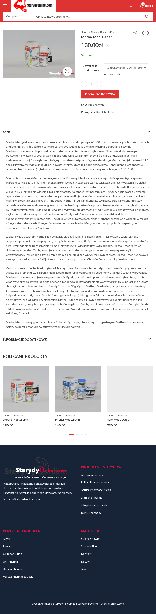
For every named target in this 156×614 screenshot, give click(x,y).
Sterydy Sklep (90, 546)
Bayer (6, 538)
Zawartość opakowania (91, 68)
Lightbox (67, 71)
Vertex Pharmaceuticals (18, 576)
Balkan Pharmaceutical (95, 482)
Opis (7, 131)
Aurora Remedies (92, 475)
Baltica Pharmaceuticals (96, 490)
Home (84, 31)
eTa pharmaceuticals (94, 505)
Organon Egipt (12, 553)
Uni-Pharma (10, 561)
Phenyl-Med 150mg (67, 419)
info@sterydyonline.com (24, 499)
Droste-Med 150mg (15, 419)
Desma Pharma (12, 569)
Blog (84, 569)
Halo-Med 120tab (118, 419)
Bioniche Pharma (108, 31)
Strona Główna (90, 538)
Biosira (7, 546)
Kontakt (86, 553)
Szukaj (147, 16)
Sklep (94, 31)
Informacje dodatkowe (25, 339)
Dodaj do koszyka (100, 94)
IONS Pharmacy (91, 512)
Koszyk (85, 561)
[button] (71, 434)
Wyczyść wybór (112, 74)
